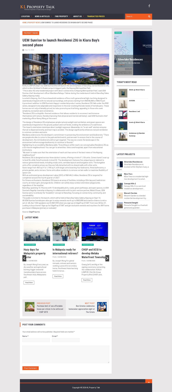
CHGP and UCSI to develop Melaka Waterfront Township (93, 253)
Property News (31, 33)
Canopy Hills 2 (130, 184)
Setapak (118, 32)
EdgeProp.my (34, 212)
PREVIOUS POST (43, 303)
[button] (24, 258)
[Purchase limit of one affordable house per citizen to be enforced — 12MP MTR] (29, 307)
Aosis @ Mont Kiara (137, 122)
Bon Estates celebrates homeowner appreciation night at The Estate (82, 309)
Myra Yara (128, 174)
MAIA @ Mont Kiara (137, 90)
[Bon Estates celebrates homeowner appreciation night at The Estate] (102, 307)
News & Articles (42, 16)
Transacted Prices (96, 16)
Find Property (61, 16)
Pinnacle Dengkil (131, 203)
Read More (29, 282)
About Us (77, 16)
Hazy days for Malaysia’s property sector (35, 253)
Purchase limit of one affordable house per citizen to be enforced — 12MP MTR (50, 309)
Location (25, 16)
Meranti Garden (130, 193)
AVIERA (132, 101)
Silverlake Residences (130, 59)
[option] (36, 254)
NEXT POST (90, 303)
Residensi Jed (134, 111)
